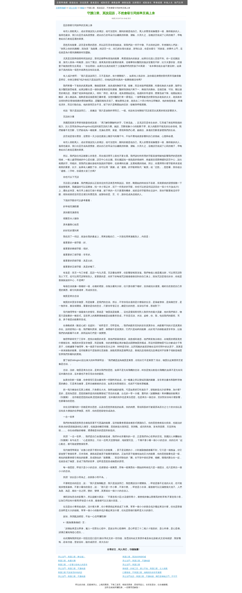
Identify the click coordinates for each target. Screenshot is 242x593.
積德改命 (73, 2)
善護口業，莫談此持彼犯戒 (134, 557)
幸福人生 (168, 2)
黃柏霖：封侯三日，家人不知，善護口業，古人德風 (144, 568)
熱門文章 (178, 2)
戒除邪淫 (105, 2)
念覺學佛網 (62, 2)
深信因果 (84, 2)
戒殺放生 (147, 2)
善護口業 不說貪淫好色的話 (70, 572)
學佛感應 (157, 2)
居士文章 (73, 8)
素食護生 (94, 2)
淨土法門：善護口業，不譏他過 (136, 561)
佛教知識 (126, 2)
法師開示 (136, 2)
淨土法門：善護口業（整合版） (71, 557)
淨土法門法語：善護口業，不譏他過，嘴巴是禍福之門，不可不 (149, 576)
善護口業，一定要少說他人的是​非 (72, 564)
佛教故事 (115, 2)
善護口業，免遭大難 (67, 561)
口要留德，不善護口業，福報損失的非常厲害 (142, 572)
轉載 (82, 8)
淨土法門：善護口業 (131, 564)
